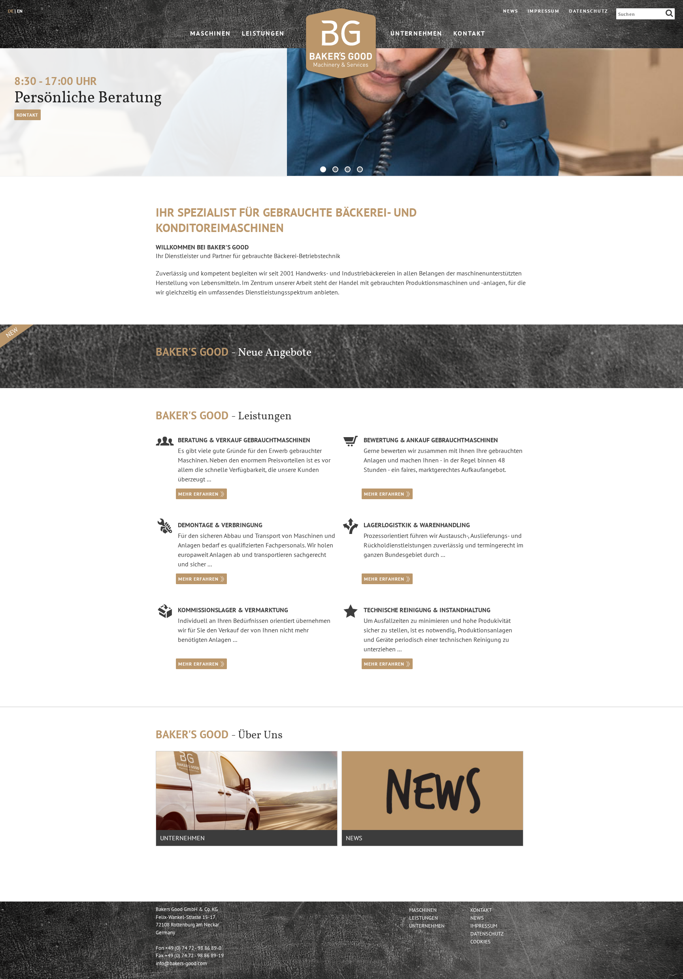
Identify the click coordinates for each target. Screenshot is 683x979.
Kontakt (469, 33)
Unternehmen (416, 33)
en (20, 11)
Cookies (480, 941)
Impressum (544, 11)
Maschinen (210, 33)
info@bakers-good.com (181, 963)
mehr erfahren (198, 494)
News (510, 11)
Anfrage (27, 115)
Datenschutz (588, 11)
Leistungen (263, 33)
